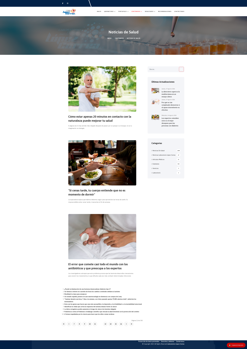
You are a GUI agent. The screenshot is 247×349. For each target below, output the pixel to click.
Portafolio (122, 11)
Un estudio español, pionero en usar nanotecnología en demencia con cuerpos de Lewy (93, 296)
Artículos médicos (166, 159)
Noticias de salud (166, 150)
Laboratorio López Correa (175, 344)
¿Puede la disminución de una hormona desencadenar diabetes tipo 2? (87, 289)
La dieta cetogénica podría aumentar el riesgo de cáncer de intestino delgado (90, 309)
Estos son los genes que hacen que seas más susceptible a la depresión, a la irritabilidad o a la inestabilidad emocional (103, 304)
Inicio (99, 11)
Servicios (166, 168)
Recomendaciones (164, 11)
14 (110, 324)
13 (105, 324)
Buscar (181, 69)
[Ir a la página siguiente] (126, 324)
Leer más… (76, 134)
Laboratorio (109, 11)
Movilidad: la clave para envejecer (75, 294)
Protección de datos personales (148, 341)
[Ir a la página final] (131, 324)
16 (121, 324)
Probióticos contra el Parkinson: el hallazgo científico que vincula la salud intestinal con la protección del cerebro (101, 311)
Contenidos (135, 11)
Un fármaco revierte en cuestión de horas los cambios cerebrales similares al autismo (92, 291)
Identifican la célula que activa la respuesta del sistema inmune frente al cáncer (90, 306)
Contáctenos (179, 11)
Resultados (149, 11)
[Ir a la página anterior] (68, 324)
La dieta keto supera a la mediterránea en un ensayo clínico (171, 94)
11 (95, 324)
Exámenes (166, 164)
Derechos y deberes (167, 341)
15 (116, 324)
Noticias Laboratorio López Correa (166, 155)
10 (90, 324)
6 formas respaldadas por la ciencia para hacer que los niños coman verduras (89, 314)
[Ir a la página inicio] (63, 324)
